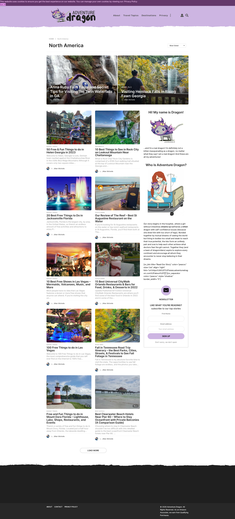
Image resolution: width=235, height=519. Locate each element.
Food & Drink (100, 212)
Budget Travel (52, 146)
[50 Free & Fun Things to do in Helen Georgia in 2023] (69, 127)
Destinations (149, 15)
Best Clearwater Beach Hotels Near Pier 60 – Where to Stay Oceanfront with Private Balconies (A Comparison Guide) (117, 418)
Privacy (163, 15)
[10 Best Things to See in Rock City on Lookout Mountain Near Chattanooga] (117, 127)
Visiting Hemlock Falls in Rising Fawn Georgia (83, 494)
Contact (58, 507)
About (116, 15)
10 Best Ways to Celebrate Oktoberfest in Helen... (205, 494)
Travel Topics (131, 15)
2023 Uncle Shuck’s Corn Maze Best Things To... (156, 490)
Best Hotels (99, 411)
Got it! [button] (3, 4)
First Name (166, 314)
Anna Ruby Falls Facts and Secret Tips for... (59, 494)
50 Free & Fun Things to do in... (181, 494)
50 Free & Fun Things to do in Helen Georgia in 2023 (65, 151)
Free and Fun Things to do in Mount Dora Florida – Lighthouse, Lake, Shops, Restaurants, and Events (68, 418)
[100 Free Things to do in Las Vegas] (69, 325)
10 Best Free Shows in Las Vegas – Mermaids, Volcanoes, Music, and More (69, 284)
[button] (170, 15)
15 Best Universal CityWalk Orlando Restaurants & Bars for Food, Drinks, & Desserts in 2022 (116, 284)
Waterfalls (99, 146)
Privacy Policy (71, 507)
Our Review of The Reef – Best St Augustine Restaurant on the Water (116, 218)
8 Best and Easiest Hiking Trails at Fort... (132, 494)
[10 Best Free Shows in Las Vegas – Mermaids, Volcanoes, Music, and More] (69, 259)
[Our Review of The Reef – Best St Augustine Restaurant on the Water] (117, 193)
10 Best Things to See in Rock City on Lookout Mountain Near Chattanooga (117, 152)
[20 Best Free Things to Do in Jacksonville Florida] (69, 193)
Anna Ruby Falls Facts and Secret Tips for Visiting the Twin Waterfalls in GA (81, 91)
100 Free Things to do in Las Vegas (65, 349)
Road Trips (99, 344)
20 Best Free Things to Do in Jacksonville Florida (65, 217)
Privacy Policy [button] (130, 1)
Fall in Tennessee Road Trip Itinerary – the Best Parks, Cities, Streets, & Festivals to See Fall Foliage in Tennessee (116, 352)
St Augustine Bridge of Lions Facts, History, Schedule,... (107, 495)
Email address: (166, 324)
